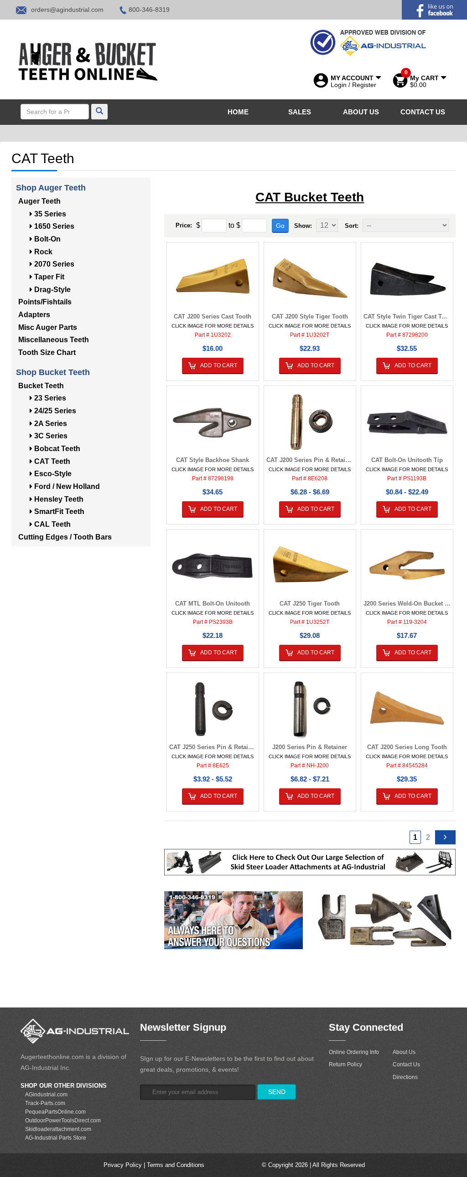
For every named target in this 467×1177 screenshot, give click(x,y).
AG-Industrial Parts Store (55, 1138)
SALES (299, 112)
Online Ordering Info (354, 1052)
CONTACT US (422, 112)
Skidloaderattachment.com (58, 1129)
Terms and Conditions (175, 1165)
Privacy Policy (123, 1165)
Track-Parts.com (45, 1103)
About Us (404, 1052)
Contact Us (406, 1064)
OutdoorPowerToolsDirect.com (63, 1120)
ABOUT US (361, 112)
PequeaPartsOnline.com (55, 1112)
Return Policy (345, 1064)
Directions (405, 1077)
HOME (238, 112)
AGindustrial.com (46, 1094)
